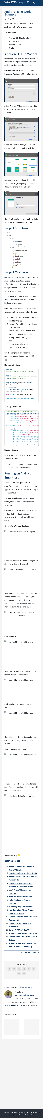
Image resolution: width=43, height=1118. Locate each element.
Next (35, 952)
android (18, 19)
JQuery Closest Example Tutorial (23, 933)
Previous (27, 952)
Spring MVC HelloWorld (19, 930)
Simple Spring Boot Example (21, 906)
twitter (7, 1005)
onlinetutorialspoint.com (25, 995)
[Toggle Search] (34, 3)
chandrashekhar (26, 987)
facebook (18, 1005)
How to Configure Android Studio (23, 873)
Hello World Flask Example (20, 896)
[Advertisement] (21, 1073)
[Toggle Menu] (39, 3)
